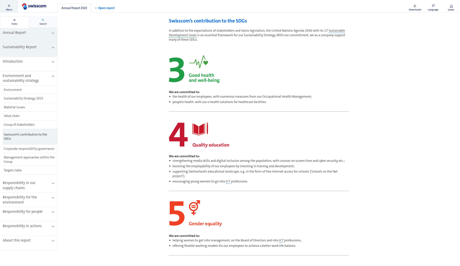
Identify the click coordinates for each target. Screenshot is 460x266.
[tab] (74, 8)
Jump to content (26, 2)
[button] (9, 6)
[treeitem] (29, 35)
